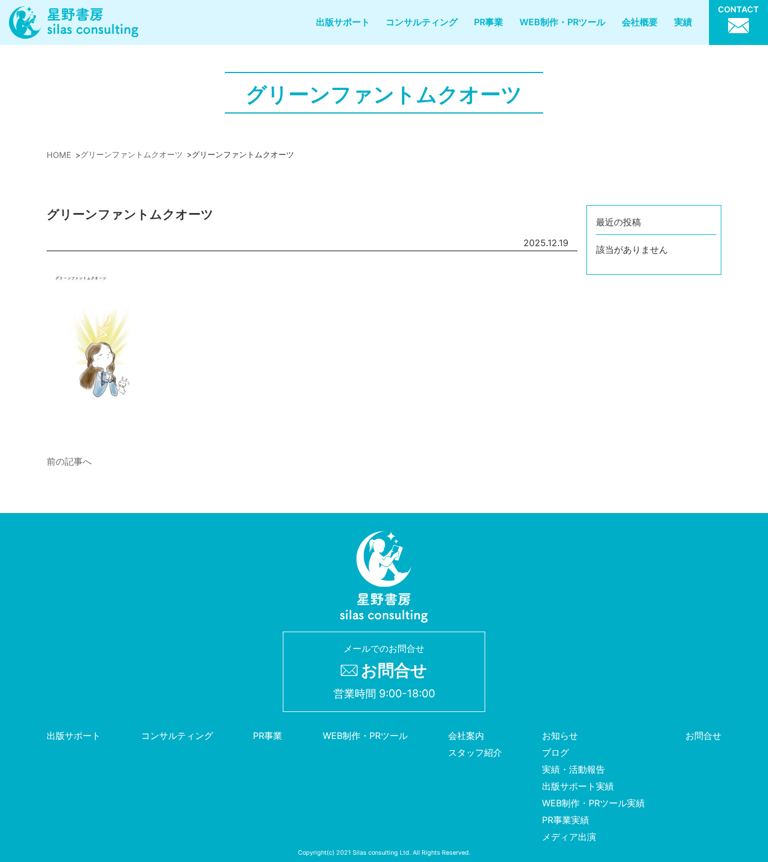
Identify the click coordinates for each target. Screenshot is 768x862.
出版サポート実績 (578, 786)
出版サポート (343, 22)
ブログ (555, 752)
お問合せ (703, 735)
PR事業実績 (565, 819)
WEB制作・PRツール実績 (593, 803)
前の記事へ (69, 461)
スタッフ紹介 (475, 752)
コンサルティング (422, 22)
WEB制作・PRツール (562, 22)
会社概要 (640, 22)
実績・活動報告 (573, 769)
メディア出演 (569, 836)
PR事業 (488, 22)
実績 (683, 22)
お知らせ (560, 735)
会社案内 (466, 735)
